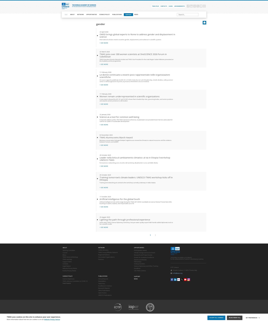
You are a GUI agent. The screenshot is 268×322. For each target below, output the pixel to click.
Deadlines (137, 268)
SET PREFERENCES (251, 318)
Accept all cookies (216, 317)
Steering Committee (69, 250)
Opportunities (91, 14)
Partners (101, 259)
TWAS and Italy (67, 259)
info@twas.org (177, 273)
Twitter (197, 6)
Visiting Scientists (139, 264)
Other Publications (104, 290)
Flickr (194, 6)
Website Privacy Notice (70, 268)
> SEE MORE (104, 43)
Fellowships (137, 262)
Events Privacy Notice (69, 271)
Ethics (64, 255)
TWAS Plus (101, 283)
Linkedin (191, 6)
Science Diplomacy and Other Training (146, 266)
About (72, 14)
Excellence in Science (105, 286)
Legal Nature (67, 266)
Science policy (104, 14)
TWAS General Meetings (70, 257)
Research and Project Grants (143, 255)
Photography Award (140, 250)
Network (80, 14)
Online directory (103, 250)
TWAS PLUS (155, 6)
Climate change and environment (144, 253)
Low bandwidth (179, 6)
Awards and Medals (140, 260)
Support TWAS (67, 262)
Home (66, 14)
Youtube (201, 6)
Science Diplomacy (68, 279)
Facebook (188, 6)
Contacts (163, 6)
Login (171, 6)
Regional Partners (104, 255)
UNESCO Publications (105, 295)
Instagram (204, 6)
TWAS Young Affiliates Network (108, 252)
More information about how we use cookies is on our (33, 319)
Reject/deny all (234, 317)
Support (128, 15)
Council (65, 253)
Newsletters (102, 281)
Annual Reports (103, 279)
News (136, 14)
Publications (117, 14)
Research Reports (104, 288)
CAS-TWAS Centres (140, 271)
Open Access (102, 293)
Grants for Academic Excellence (144, 257)
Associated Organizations (106, 257)
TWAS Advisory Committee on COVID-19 (75, 281)
